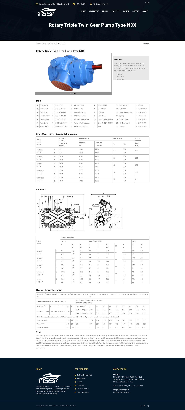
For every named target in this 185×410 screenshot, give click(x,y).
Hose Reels (81, 385)
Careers (126, 11)
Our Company (94, 11)
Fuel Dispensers (82, 389)
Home (83, 11)
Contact (135, 11)
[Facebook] (146, 3)
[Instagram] (148, 3)
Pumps (79, 382)
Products (115, 11)
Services (105, 11)
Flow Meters (81, 378)
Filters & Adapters (83, 392)
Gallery (145, 11)
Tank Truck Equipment (84, 375)
